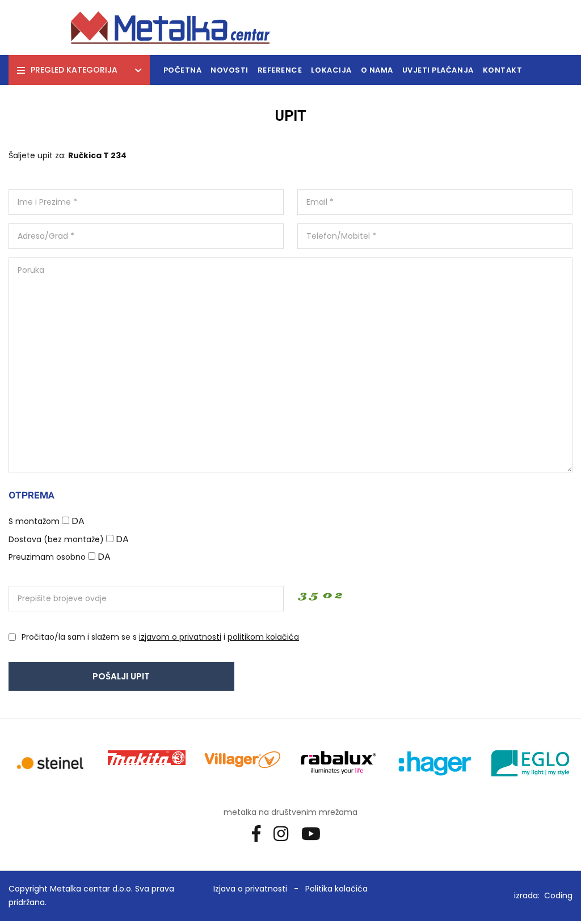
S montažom (34, 521)
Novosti (229, 70)
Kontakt (503, 70)
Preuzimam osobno (47, 557)
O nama (377, 70)
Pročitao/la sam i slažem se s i (160, 637)
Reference (280, 70)
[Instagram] (285, 833)
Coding (558, 895)
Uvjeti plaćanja (438, 70)
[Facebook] (260, 833)
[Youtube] (315, 833)
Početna (182, 70)
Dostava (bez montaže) (56, 539)
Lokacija (331, 70)
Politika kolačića (336, 888)
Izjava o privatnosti (250, 888)
